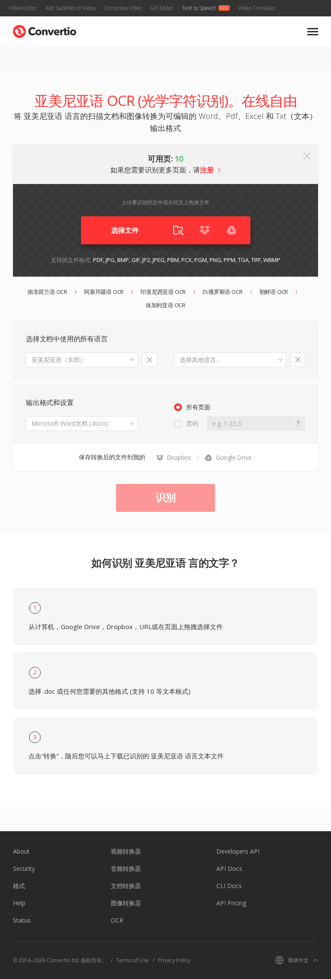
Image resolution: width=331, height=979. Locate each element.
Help (19, 903)
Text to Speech (199, 8)
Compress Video (123, 8)
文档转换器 (126, 886)
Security (24, 868)
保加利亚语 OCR (165, 305)
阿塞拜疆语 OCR (104, 292)
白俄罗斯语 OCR (222, 292)
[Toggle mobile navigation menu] (312, 31)
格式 (19, 886)
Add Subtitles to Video (70, 8)
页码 (192, 423)
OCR (117, 920)
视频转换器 (126, 851)
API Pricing (231, 903)
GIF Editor (161, 8)
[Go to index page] (44, 29)
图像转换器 (126, 903)
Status (22, 920)
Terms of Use (132, 960)
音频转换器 (126, 868)
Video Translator (257, 8)
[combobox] (82, 359)
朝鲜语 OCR (273, 292)
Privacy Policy (174, 960)
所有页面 (198, 407)
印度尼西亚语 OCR (163, 292)
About (21, 851)
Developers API (237, 851)
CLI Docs (229, 886)
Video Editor (23, 8)
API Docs (229, 868)
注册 (207, 170)
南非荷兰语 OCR (47, 292)
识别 (165, 497)
